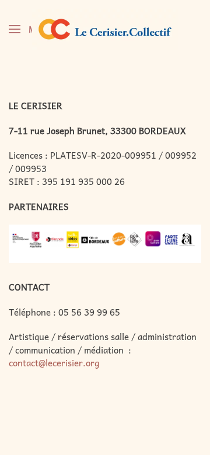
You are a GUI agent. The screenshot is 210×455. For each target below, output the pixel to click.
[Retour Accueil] (105, 29)
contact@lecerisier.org (54, 363)
